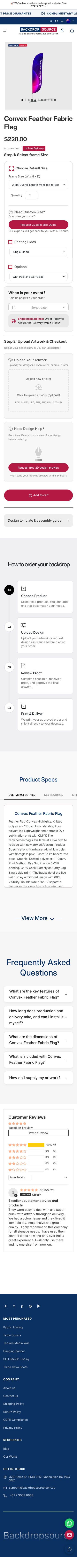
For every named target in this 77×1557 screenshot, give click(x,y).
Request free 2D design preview (38, 467)
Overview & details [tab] (22, 795)
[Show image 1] (22, 100)
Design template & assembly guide (38, 520)
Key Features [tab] (53, 795)
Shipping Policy (13, 1403)
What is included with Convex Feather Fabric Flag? (38, 1059)
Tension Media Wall (16, 1343)
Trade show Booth (15, 1367)
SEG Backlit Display (16, 1359)
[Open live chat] (69, 1549)
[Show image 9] (48, 100)
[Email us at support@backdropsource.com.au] (69, 1535)
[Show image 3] (29, 100)
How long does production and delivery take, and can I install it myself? (38, 1017)
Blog (6, 1448)
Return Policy (12, 1411)
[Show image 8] (45, 100)
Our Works (10, 1456)
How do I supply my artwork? (38, 1078)
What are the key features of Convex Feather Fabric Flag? (38, 994)
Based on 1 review (20, 1127)
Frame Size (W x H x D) (24, 176)
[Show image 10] (52, 100)
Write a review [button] (38, 1133)
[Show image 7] (42, 100)
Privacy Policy (12, 1427)
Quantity (16, 195)
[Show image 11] (55, 100)
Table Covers (12, 1335)
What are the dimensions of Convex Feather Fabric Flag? (38, 1040)
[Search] (51, 21)
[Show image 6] (38, 100)
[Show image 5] (35, 100)
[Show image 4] (32, 100)
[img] (29, 1190)
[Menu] (4, 31)
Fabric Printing (13, 1327)
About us (9, 1388)
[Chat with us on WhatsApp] (69, 1523)
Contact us (10, 1396)
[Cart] (72, 30)
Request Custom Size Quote (38, 224)
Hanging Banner (14, 1351)
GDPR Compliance (15, 1419)
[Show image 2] (25, 100)
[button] (38, 386)
